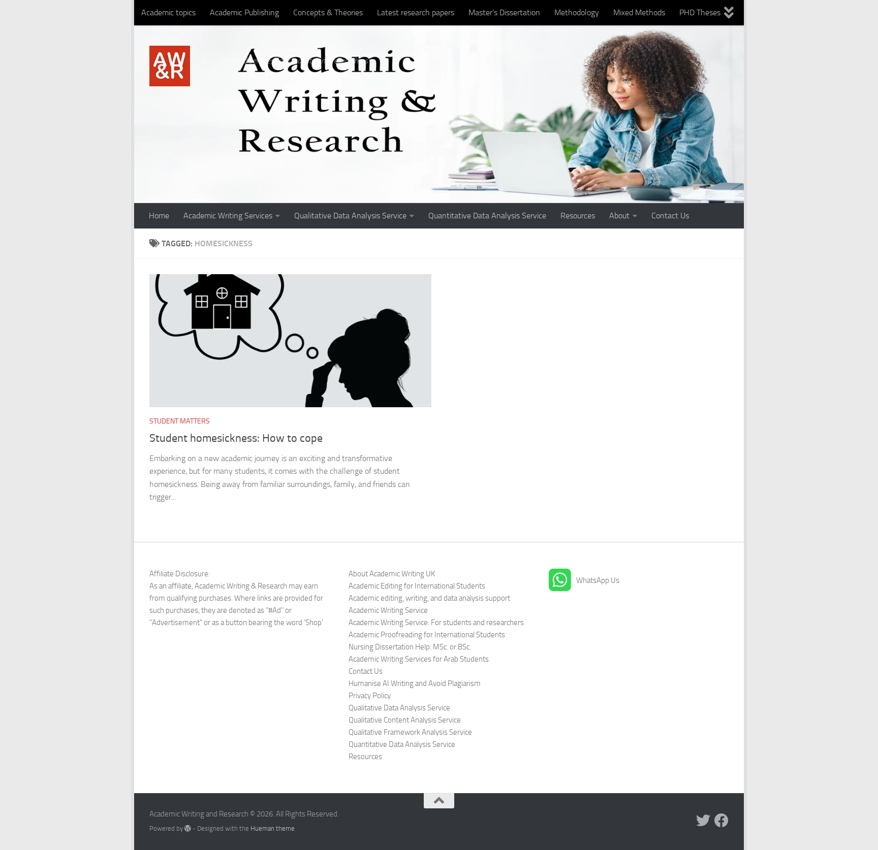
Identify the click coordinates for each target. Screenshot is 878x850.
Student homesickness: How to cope (236, 438)
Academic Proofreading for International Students (427, 634)
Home (159, 215)
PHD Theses (699, 12)
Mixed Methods (639, 12)
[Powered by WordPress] (187, 828)
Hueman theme (272, 828)
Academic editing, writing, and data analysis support (429, 598)
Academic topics (168, 12)
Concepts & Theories (328, 12)
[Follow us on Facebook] (721, 820)
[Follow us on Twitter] (703, 820)
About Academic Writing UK (392, 573)
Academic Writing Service (388, 610)
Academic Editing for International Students (417, 586)
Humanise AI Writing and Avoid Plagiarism (415, 683)
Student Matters (179, 421)
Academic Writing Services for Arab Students (419, 659)
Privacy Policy (370, 695)
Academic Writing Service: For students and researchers (436, 622)
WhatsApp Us (597, 580)
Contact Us (670, 215)
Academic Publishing (244, 12)
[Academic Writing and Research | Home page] (169, 66)
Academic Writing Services (227, 215)
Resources (577, 215)
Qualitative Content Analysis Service (405, 720)
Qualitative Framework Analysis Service (410, 732)
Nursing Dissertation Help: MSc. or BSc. (410, 646)
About (619, 215)
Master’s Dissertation (504, 12)
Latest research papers (415, 12)
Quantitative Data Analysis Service (487, 215)
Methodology (576, 12)
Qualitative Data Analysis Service (350, 215)
